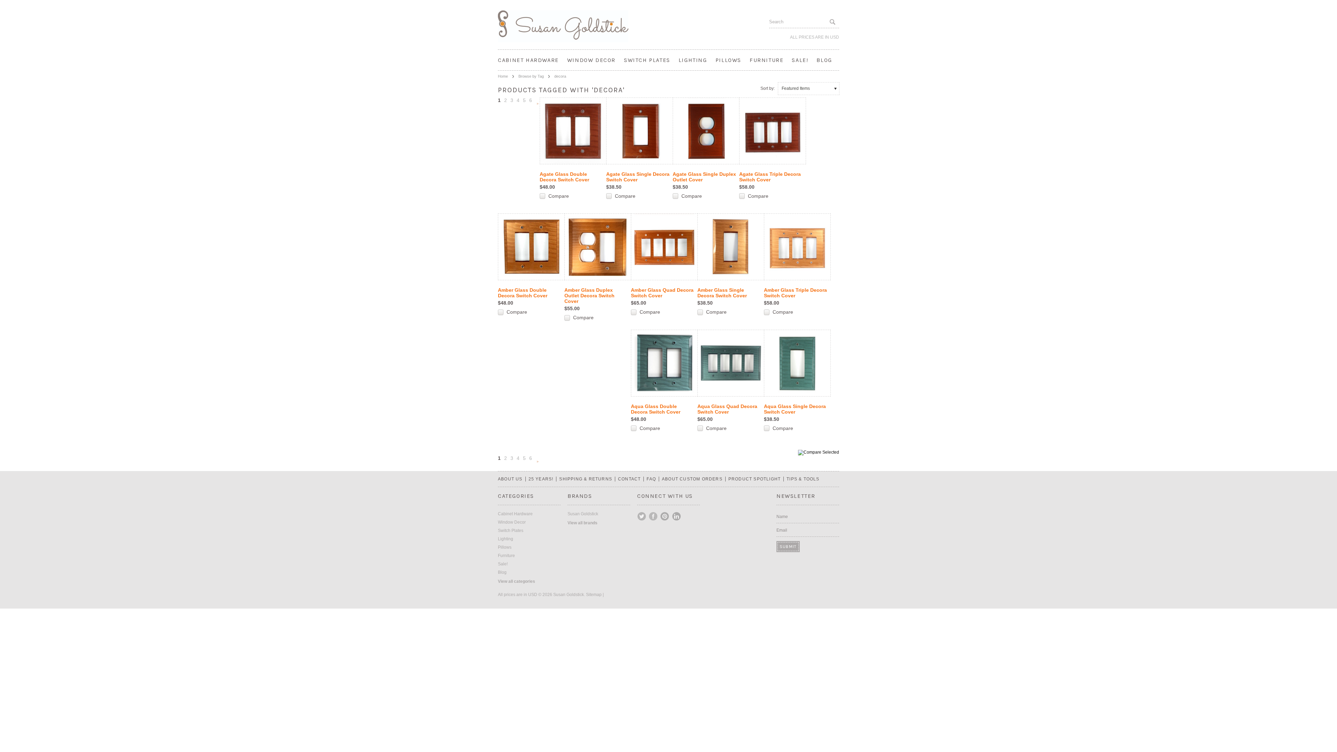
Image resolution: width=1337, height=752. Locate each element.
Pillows (728, 60)
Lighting (693, 60)
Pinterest (665, 516)
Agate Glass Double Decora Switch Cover (564, 176)
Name (782, 516)
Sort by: (767, 88)
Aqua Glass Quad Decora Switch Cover (727, 409)
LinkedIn (676, 516)
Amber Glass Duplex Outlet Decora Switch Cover (589, 295)
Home (503, 76)
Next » (538, 104)
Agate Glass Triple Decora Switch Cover (770, 176)
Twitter (642, 516)
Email (781, 530)
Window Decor (591, 60)
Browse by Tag (531, 76)
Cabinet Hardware (528, 60)
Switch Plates (647, 60)
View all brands (582, 522)
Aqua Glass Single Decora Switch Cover (795, 409)
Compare (558, 196)
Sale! (800, 60)
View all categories (516, 581)
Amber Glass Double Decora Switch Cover (522, 292)
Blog (824, 60)
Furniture (766, 60)
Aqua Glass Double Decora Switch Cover (655, 409)
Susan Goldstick (583, 513)
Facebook (653, 516)
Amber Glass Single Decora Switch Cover (722, 292)
